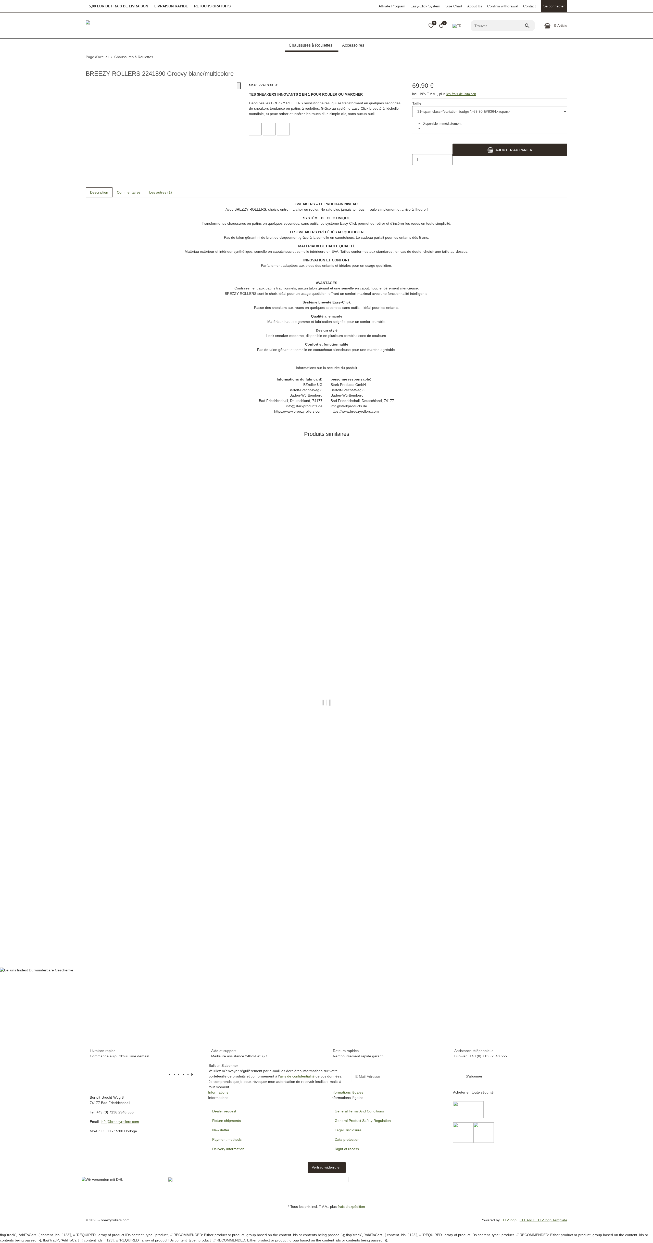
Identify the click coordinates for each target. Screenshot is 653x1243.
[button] (431, 26)
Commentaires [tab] (129, 192)
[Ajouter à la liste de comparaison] (255, 129)
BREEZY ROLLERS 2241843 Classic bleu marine (127, 935)
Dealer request (224, 1111)
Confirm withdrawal (502, 6)
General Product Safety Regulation (363, 1121)
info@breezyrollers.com (120, 1122)
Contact (529, 6)
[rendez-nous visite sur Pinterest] (184, 1074)
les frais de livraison (461, 94)
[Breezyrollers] (121, 25)
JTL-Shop (509, 1220)
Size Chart (453, 6)
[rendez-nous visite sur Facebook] (175, 1074)
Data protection (347, 1139)
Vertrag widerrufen (327, 1167)
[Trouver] (529, 26)
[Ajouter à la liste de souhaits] (269, 129)
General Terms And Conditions (359, 1111)
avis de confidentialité (297, 1076)
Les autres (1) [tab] (160, 192)
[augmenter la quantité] (416, 170)
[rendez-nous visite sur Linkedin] (198, 1074)
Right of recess (347, 1149)
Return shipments (226, 1121)
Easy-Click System (425, 6)
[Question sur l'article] (283, 129)
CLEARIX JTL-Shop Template (543, 1220)
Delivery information (228, 1149)
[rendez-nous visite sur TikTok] (193, 1074)
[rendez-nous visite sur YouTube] (180, 1074)
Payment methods (227, 1139)
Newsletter (220, 1130)
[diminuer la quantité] (416, 149)
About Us (474, 6)
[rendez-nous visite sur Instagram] (189, 1074)
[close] (239, 85)
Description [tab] (99, 192)
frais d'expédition (351, 1206)
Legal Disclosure (348, 1130)
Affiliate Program (392, 6)
